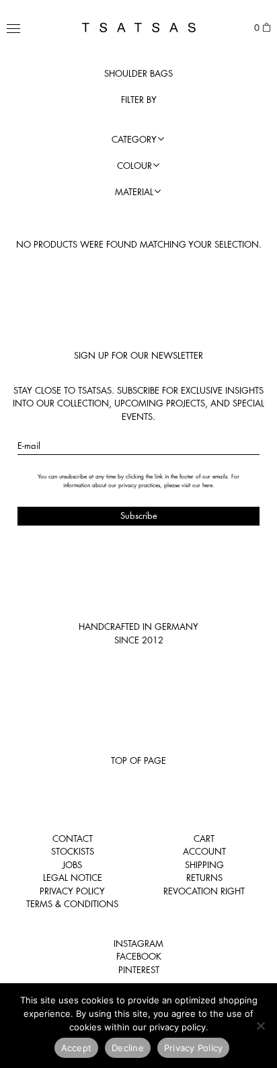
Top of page (138, 760)
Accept (76, 1047)
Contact (72, 838)
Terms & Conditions (72, 904)
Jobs (72, 865)
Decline (128, 1047)
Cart (204, 838)
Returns (204, 877)
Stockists (72, 851)
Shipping (204, 865)
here (207, 485)
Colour (134, 165)
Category (134, 139)
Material (134, 192)
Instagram (138, 943)
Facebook (138, 956)
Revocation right (204, 891)
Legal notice (72, 877)
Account (204, 851)
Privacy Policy (72, 891)
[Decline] (260, 1025)
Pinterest (138, 970)
